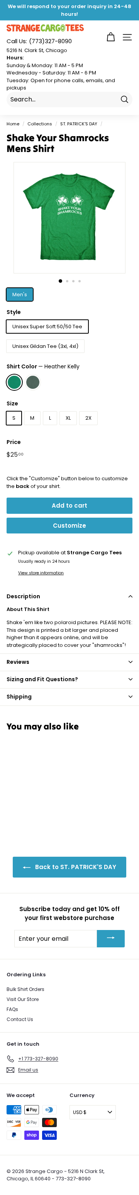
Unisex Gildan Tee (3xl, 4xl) (45, 346)
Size (12, 403)
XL (68, 418)
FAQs (12, 1009)
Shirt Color (43, 366)
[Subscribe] (111, 938)
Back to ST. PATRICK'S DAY (75, 867)
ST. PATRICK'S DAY (78, 124)
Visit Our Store (23, 999)
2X (88, 418)
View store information (41, 573)
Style (14, 312)
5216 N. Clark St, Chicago (37, 50)
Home (13, 124)
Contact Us (20, 1019)
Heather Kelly (14, 382)
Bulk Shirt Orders (25, 989)
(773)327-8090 (39, 41)
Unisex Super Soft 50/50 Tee (47, 326)
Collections (39, 124)
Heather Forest (33, 382)
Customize (69, 526)
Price (14, 442)
